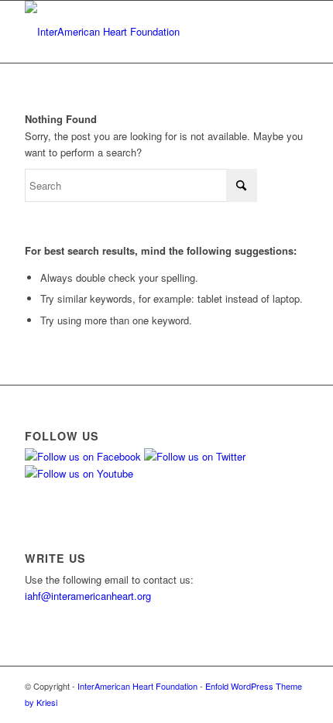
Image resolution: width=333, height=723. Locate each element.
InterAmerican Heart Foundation (137, 686)
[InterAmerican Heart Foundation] (138, 32)
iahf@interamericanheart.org (88, 595)
